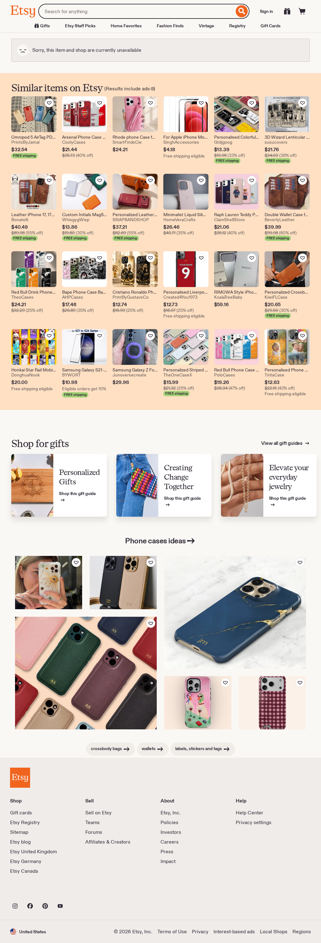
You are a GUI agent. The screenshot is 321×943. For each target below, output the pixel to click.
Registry (237, 25)
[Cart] (302, 11)
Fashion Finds (170, 25)
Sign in (266, 11)
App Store (31, 892)
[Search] (242, 11)
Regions (301, 932)
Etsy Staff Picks (80, 25)
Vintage (206, 25)
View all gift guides (282, 443)
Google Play (78, 892)
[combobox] (136, 11)
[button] (28, 931)
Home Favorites (126, 25)
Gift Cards (270, 25)
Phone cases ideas (155, 540)
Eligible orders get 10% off (84, 388)
